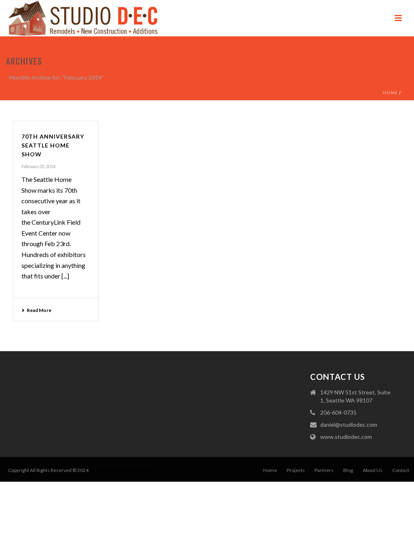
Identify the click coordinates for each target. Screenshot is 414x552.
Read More (39, 310)
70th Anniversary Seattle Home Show (52, 145)
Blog (348, 470)
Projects (296, 470)
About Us (372, 470)
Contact (400, 470)
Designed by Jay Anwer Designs (123, 470)
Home (390, 92)
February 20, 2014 (38, 166)
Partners (324, 470)
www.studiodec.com (346, 436)
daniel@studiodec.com (348, 424)
